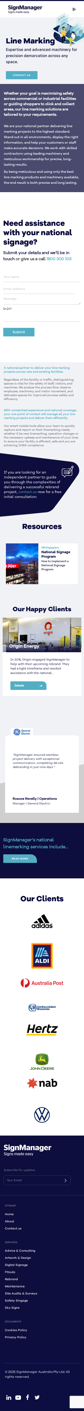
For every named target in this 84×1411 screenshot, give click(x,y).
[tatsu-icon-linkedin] (8, 1397)
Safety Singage (16, 1300)
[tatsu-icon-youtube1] (18, 1397)
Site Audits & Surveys (21, 1293)
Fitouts (10, 1272)
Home (9, 1214)
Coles (15, 646)
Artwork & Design (18, 1257)
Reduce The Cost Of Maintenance (56, 554)
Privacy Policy (15, 1337)
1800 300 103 (59, 259)
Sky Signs (12, 1307)
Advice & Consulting (20, 1250)
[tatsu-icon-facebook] (27, 1397)
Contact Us (22, 75)
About (9, 1221)
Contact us (13, 1228)
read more (20, 858)
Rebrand (11, 1279)
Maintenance (15, 1286)
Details (19, 685)
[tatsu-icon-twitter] (37, 1397)
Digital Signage (16, 1265)
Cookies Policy (16, 1330)
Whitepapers (50, 548)
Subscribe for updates (19, 1170)
